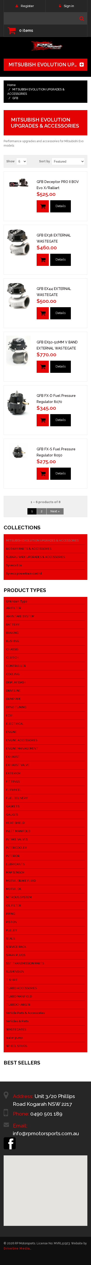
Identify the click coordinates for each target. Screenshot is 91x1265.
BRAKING (12, 633)
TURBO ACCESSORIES (21, 988)
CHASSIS (12, 649)
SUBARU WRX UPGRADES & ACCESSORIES (35, 557)
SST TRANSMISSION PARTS (25, 963)
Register (27, 6)
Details (61, 206)
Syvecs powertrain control (24, 573)
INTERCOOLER (16, 847)
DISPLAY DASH (16, 682)
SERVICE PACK (16, 947)
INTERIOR (13, 856)
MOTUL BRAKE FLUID (21, 880)
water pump (14, 1037)
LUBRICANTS (15, 864)
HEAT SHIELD (15, 823)
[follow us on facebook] (10, 1139)
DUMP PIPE (13, 699)
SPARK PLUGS (15, 955)
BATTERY (12, 624)
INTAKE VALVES (17, 839)
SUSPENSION (15, 971)
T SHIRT (12, 980)
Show (10, 161)
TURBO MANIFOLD (19, 996)
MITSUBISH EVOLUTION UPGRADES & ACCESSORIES (42, 540)
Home (11, 85)
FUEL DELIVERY (17, 798)
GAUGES (12, 814)
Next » (55, 511)
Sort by (44, 161)
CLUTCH (12, 657)
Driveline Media (17, 1248)
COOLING (12, 674)
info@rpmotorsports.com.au (46, 1133)
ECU (9, 715)
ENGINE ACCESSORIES (21, 740)
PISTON (11, 922)
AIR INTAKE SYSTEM (20, 616)
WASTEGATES (16, 1029)
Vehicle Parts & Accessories (25, 1013)
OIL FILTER (13, 905)
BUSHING (12, 641)
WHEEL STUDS (16, 1046)
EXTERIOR (13, 773)
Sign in (69, 6)
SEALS (10, 938)
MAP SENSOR (15, 872)
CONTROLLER (16, 666)
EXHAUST (13, 757)
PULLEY (11, 930)
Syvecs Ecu (14, 565)
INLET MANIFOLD (18, 831)
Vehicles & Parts (17, 1021)
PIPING (10, 914)
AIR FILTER (13, 608)
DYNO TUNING (16, 707)
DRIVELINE (13, 690)
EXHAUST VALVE (17, 765)
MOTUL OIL (14, 889)
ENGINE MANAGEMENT (22, 748)
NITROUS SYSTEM (19, 897)
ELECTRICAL (15, 723)
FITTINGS (13, 781)
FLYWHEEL (14, 790)
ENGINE (11, 732)
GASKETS (12, 806)
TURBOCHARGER (18, 1004)
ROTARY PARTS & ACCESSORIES (28, 548)
